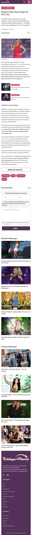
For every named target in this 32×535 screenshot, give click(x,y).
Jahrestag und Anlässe (8, 496)
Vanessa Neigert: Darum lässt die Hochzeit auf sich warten (15, 262)
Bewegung (5, 506)
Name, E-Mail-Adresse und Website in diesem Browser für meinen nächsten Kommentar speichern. (15, 203)
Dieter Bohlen (5, 139)
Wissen (4, 499)
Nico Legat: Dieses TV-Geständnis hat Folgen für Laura (15, 421)
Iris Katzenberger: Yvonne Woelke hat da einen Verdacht (15, 395)
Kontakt (5, 521)
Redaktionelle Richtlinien (9, 526)
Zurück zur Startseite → (16, 170)
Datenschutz (6, 515)
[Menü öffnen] (29, 2)
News (4, 484)
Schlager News (8, 8)
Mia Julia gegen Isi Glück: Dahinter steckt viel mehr (15, 338)
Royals (4, 504)
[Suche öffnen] (24, 2)
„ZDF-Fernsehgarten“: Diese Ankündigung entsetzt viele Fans (14, 446)
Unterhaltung (6, 489)
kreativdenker (5, 33)
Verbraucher (6, 501)
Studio (4, 179)
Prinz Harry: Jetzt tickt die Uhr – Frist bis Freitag (14, 370)
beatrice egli (6, 175)
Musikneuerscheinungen (9, 491)
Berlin (13, 175)
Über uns (5, 523)
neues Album (21, 175)
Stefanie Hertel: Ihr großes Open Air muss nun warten (15, 312)
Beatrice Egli (17, 64)
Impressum (5, 518)
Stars (4, 486)
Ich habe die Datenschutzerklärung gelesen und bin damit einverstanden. (16, 223)
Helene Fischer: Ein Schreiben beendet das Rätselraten (14, 287)
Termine (5, 494)
